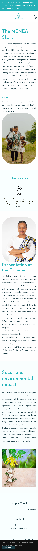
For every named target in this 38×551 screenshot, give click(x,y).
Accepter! (8, 547)
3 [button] (21, 206)
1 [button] (16, 206)
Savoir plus (18, 545)
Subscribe (32, 510)
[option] (19, 195)
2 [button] (19, 206)
